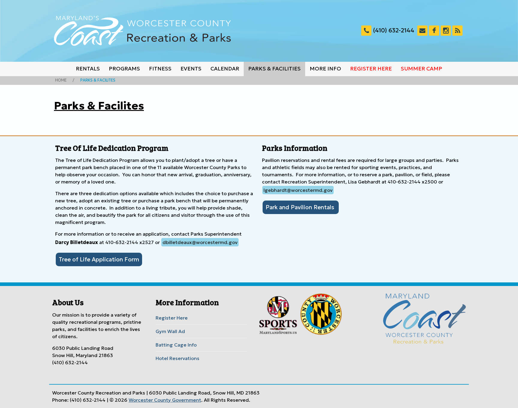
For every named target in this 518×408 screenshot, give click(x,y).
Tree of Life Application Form (99, 259)
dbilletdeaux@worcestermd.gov (199, 242)
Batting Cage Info (176, 345)
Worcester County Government (165, 400)
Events (190, 68)
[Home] (142, 31)
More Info (325, 68)
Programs (124, 68)
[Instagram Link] (446, 30)
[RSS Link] (457, 30)
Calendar (224, 68)
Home (61, 80)
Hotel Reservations (177, 358)
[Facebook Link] (434, 30)
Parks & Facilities (274, 68)
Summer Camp (421, 68)
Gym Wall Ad (170, 331)
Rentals (88, 68)
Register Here (371, 68)
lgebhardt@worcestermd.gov (297, 190)
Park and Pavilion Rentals (301, 207)
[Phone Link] (366, 30)
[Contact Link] (422, 30)
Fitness (160, 68)
